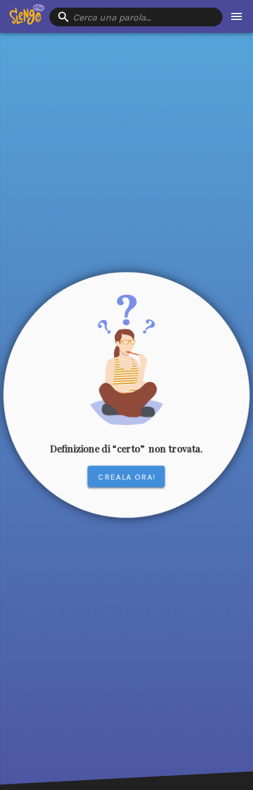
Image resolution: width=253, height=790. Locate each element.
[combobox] (135, 17)
